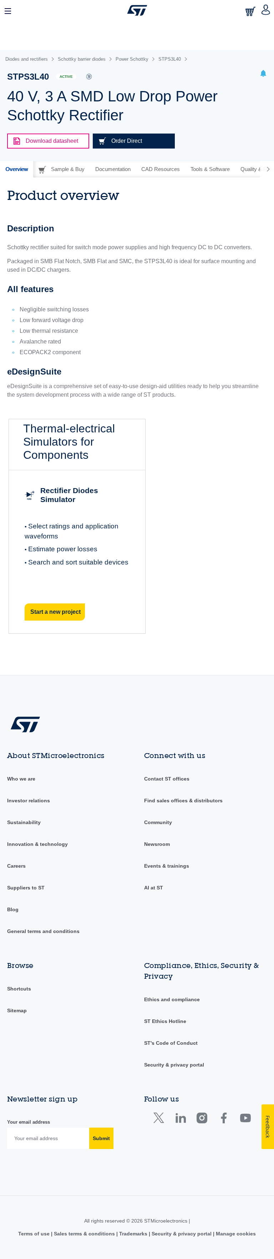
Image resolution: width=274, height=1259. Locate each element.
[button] (8, 10)
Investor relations (28, 800)
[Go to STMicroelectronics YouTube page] (245, 1120)
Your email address (28, 1122)
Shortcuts (19, 989)
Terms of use (34, 1234)
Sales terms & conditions (84, 1234)
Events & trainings (166, 866)
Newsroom (157, 844)
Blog (13, 909)
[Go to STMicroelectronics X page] (160, 1120)
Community (158, 822)
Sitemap (17, 1010)
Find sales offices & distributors (183, 800)
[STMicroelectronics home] (137, 10)
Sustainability (24, 822)
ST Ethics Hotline (165, 1021)
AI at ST (153, 888)
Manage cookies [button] (235, 1234)
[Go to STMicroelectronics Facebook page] (223, 1120)
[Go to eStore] (251, 11)
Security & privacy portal (174, 1065)
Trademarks (133, 1234)
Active (66, 77)
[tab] (16, 169)
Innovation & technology (37, 844)
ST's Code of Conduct (171, 1043)
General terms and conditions (43, 931)
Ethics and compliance (172, 999)
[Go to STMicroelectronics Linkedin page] (180, 1120)
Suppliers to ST (26, 888)
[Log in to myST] (266, 10)
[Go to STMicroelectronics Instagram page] (202, 1120)
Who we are (21, 779)
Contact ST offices (166, 779)
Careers (16, 866)
